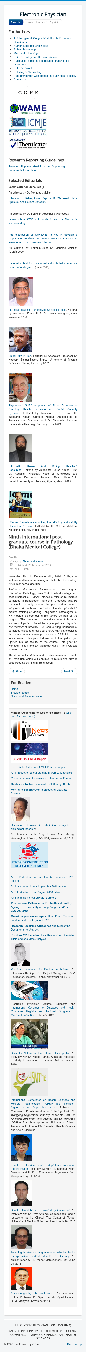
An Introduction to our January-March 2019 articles (41, 773)
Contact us (20, 79)
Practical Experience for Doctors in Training (40, 969)
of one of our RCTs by (40, 784)
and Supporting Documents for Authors (40, 927)
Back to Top (74, 1344)
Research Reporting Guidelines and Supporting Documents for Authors (37, 168)
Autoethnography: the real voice (32, 1293)
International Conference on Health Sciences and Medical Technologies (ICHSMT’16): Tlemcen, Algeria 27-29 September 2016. (43, 1103)
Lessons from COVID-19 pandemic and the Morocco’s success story (43, 221)
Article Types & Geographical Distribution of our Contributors (42, 40)
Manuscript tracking (26, 53)
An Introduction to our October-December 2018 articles (43, 879)
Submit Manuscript (25, 49)
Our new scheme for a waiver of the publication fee (41, 778)
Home (14, 689)
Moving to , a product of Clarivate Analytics (39, 791)
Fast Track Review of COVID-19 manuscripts (38, 767)
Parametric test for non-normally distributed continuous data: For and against (43, 265)
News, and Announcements (27, 696)
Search (15, 22)
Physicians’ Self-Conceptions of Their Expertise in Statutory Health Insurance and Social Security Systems (43, 409)
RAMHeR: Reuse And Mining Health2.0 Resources (43, 468)
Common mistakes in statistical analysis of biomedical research (43, 827)
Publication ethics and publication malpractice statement (41, 62)
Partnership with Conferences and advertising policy (45, 76)
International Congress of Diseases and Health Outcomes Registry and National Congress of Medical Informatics (43, 1011)
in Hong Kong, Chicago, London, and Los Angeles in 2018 (42, 918)
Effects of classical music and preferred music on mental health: (43, 1167)
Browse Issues (20, 692)
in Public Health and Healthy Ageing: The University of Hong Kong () (41, 907)
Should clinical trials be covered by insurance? (40, 1210)
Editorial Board (23, 68)
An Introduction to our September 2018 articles (39, 886)
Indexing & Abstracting (27, 72)
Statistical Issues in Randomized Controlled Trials (37, 309)
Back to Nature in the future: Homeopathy (40, 1053)
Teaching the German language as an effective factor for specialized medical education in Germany (43, 1254)
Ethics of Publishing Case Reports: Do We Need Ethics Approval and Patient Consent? (43, 200)
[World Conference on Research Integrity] (29, 854)
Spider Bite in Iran (20, 356)
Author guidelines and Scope (31, 46)
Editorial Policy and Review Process (36, 57)
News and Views (33, 561)
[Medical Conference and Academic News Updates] (29, 730)
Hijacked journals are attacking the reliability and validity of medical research (43, 524)
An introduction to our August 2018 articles (36, 892)
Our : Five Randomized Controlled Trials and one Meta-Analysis (43, 937)
